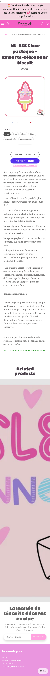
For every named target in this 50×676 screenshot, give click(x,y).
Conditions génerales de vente (13, 666)
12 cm (32, 134)
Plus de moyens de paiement (25, 166)
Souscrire (38, 636)
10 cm (23, 134)
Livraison (5, 657)
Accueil (7, 34)
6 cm (7, 134)
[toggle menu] (3, 23)
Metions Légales (7, 663)
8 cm (15, 134)
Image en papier (26, 139)
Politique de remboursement (12, 660)
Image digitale (10, 139)
